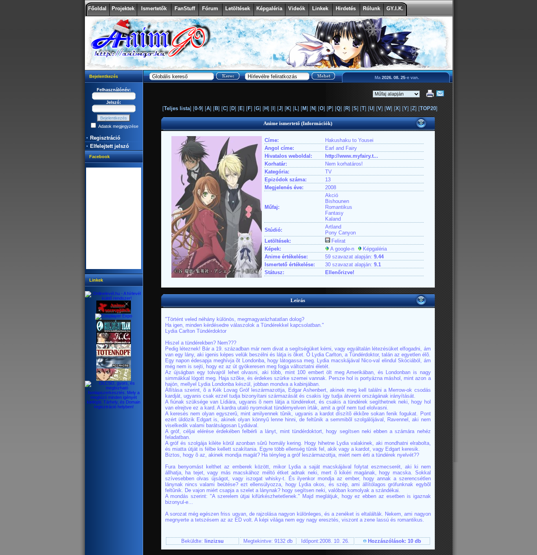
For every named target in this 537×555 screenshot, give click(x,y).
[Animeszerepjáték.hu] (113, 312)
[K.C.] (113, 342)
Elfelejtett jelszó (109, 146)
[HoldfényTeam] (113, 330)
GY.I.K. (394, 8)
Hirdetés (346, 8)
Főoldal (97, 8)
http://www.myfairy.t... (351, 156)
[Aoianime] (113, 367)
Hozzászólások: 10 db (394, 541)
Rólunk (371, 8)
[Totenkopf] (113, 354)
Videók (296, 8)
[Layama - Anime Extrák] (113, 379)
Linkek (320, 8)
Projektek (123, 8)
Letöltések (237, 8)
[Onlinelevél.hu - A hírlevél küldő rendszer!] (114, 298)
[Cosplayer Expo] (113, 315)
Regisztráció (105, 138)
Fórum (210, 8)
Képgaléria (269, 8)
